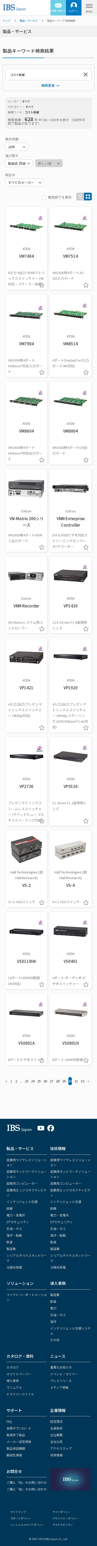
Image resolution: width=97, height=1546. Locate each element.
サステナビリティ (63, 1525)
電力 (53, 1308)
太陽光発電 (14, 1267)
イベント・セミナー (64, 1374)
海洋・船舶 (14, 1235)
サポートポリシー (20, 1518)
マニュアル (14, 1387)
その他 (54, 1340)
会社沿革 (56, 1441)
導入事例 (58, 1283)
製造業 (11, 1248)
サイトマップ (18, 1512)
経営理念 (56, 1421)
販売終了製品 (15, 1435)
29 (64, 1081)
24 (33, 1081)
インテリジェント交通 (22, 1201)
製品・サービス (29, 20)
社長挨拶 (56, 1428)
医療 (9, 1208)
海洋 (53, 1321)
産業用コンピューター (22, 1183)
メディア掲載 (59, 1387)
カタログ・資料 (20, 1356)
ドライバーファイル (20, 1394)
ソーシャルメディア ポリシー (27, 1525)
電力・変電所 (15, 1215)
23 (26, 1081)
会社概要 (56, 1435)
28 (57, 1081)
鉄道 (9, 1242)
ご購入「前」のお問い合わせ (26, 1482)
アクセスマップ (61, 1448)
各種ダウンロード (18, 1428)
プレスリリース (61, 1380)
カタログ (12, 1367)
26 (45, 1081)
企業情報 (58, 1410)
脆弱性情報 (14, 1455)
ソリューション (20, 1283)
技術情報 (58, 1148)
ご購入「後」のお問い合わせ (26, 1489)
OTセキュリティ (17, 1222)
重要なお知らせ (61, 1367)
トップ (6, 20)
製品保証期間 (15, 1448)
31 (76, 1081)
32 (82, 1081)
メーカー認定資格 (18, 1441)
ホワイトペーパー (18, 1374)
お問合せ (14, 1471)
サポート (14, 1410)
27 (51, 1081)
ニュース (57, 1356)
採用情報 (56, 1455)
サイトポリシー (62, 1512)
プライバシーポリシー (65, 1518)
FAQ (9, 1421)
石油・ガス (14, 1228)
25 (39, 1081)
